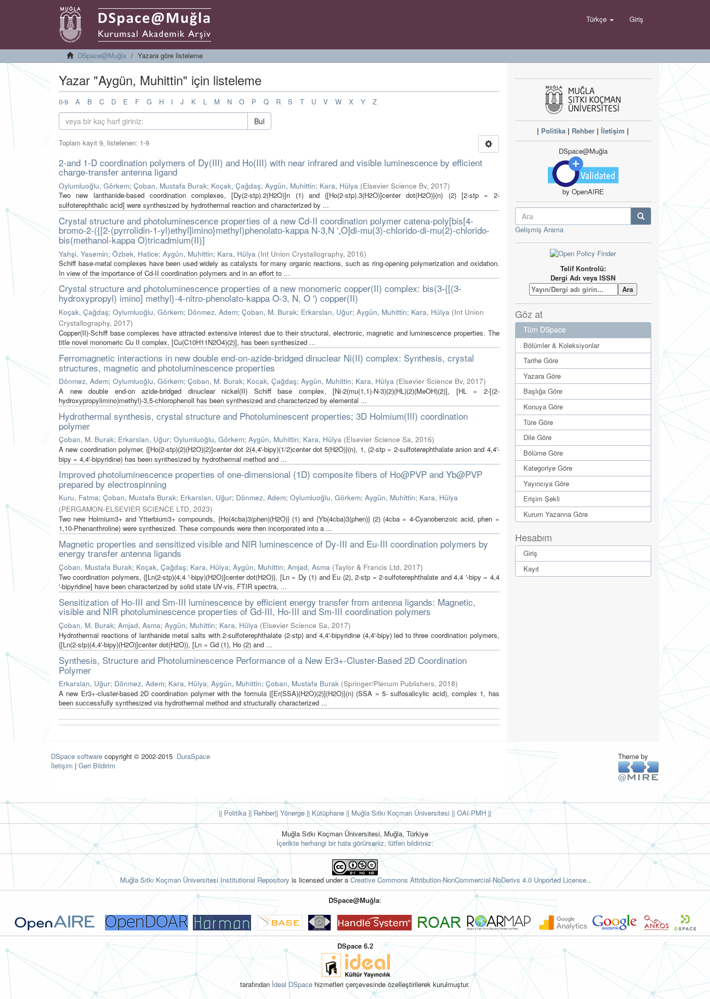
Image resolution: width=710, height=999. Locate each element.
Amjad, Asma (308, 567)
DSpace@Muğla (101, 55)
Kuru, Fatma (79, 497)
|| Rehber (260, 813)
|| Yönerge (290, 813)
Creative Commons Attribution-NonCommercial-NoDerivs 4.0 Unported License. (469, 880)
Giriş (530, 553)
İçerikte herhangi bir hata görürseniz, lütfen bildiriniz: (355, 843)
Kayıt (531, 569)
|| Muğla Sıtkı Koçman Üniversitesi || (399, 813)
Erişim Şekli (541, 498)
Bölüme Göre (543, 453)
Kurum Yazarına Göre (555, 514)
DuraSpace (193, 756)
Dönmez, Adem (213, 312)
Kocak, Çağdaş (272, 381)
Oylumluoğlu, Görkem (94, 186)
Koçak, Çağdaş (236, 186)
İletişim (613, 131)
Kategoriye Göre (547, 468)
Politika (553, 131)
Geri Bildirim (96, 765)
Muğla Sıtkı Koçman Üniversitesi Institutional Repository (205, 880)
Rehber (583, 131)
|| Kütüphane (324, 813)
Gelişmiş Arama (539, 229)
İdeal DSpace (292, 984)
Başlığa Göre (542, 391)
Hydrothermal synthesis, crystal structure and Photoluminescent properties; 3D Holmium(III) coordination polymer (263, 420)
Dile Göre (537, 437)
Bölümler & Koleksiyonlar (561, 345)
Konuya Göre (543, 406)
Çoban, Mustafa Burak (170, 186)
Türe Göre (538, 422)
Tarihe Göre (540, 360)
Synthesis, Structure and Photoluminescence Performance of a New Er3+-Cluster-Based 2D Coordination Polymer (263, 665)
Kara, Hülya (339, 186)
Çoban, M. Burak (269, 312)
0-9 (63, 101)
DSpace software (76, 756)
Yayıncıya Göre (546, 483)
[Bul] (640, 216)
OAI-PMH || (473, 813)
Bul (259, 121)
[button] (600, 19)
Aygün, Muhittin (290, 186)
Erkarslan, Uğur (326, 312)
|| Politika (232, 813)
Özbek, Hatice (135, 254)
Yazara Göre (542, 376)
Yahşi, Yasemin (83, 254)
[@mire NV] (638, 771)
